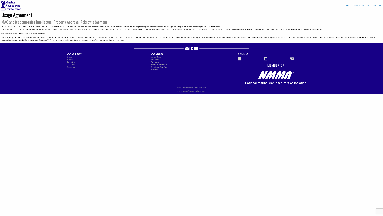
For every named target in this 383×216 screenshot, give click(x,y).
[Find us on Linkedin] (265, 60)
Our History (71, 62)
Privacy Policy (198, 87)
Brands (355, 5)
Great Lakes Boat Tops (159, 67)
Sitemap (179, 87)
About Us (365, 5)
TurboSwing (155, 59)
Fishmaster (155, 62)
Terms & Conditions (188, 87)
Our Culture (71, 64)
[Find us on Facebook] (239, 60)
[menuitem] (347, 5)
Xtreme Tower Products (159, 64)
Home (348, 5)
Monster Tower (156, 57)
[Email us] (292, 60)
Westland (154, 69)
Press (204, 87)
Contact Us (377, 5)
